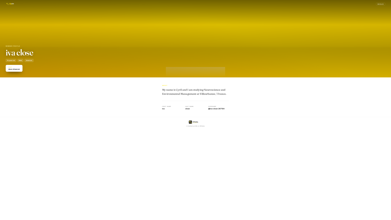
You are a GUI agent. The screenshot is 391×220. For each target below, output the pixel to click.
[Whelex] (12, 4)
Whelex (380, 4)
